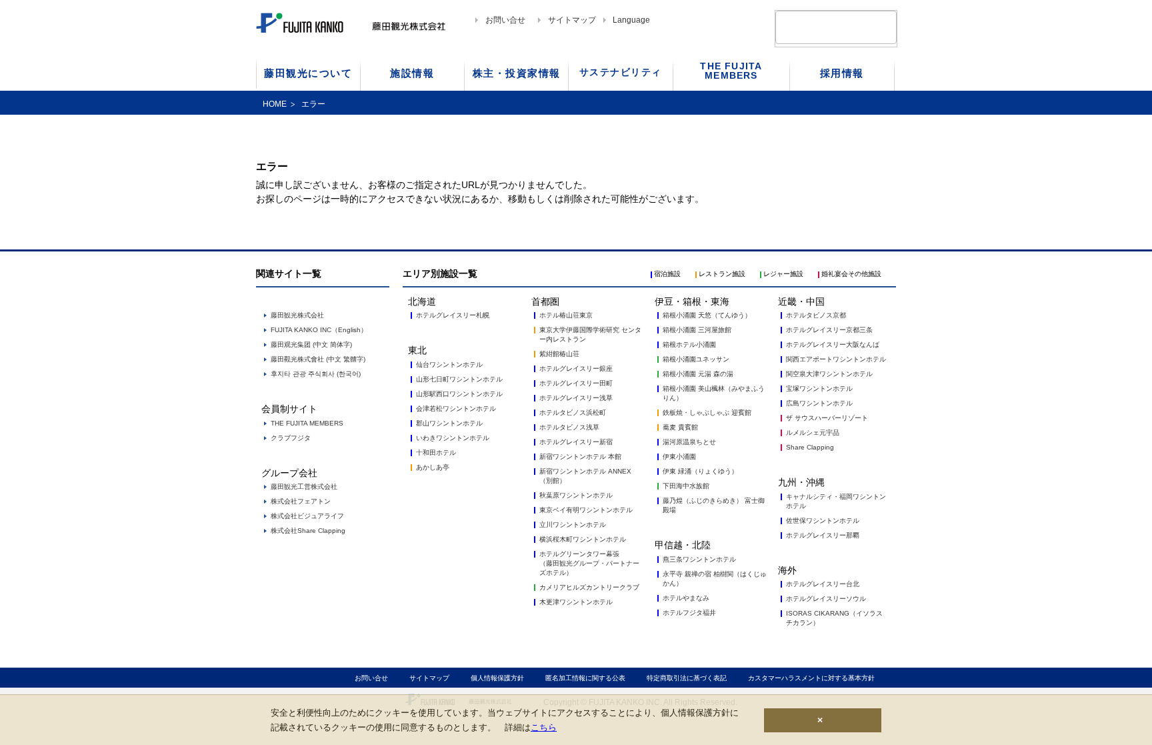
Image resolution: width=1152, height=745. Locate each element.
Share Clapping (810, 447)
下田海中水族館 (686, 486)
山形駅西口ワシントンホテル (459, 394)
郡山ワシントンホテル (449, 423)
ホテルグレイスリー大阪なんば (832, 344)
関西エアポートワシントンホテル (836, 359)
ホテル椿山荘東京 (566, 315)
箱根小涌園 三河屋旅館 (697, 329)
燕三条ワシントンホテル (699, 559)
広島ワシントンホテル (819, 403)
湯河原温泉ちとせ (689, 442)
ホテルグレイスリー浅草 (576, 398)
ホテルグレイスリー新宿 (576, 442)
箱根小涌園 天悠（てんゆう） (707, 315)
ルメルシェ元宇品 (812, 432)
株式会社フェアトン (301, 501)
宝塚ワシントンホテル (819, 388)
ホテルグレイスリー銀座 (576, 368)
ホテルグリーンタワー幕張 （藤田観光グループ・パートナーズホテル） (589, 563)
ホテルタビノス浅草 (569, 427)
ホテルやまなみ (686, 598)
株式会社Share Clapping (308, 530)
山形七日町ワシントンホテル (459, 379)
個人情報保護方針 (497, 678)
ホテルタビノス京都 (816, 315)
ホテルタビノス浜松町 (572, 412)
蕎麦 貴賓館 (680, 427)
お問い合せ (505, 20)
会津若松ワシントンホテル (456, 408)
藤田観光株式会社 (297, 315)
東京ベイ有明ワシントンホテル (586, 510)
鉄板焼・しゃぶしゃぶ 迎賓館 (707, 412)
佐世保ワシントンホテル (822, 520)
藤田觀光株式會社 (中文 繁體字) (318, 359)
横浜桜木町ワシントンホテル (582, 539)
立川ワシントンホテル (572, 524)
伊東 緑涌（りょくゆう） (700, 471)
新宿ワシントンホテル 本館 (580, 456)
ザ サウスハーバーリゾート (827, 418)
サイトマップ (572, 20)
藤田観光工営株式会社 (304, 486)
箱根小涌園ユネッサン (696, 359)
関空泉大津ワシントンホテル (829, 374)
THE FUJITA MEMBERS (307, 423)
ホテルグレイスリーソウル (826, 598)
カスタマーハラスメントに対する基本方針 (811, 678)
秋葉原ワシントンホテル (576, 495)
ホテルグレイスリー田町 (576, 383)
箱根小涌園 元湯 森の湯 (698, 374)
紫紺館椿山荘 (559, 353)
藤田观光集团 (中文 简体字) (311, 344)
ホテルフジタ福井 (689, 612)
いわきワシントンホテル (452, 438)
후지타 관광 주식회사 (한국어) (316, 374)
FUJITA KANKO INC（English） (319, 329)
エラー (313, 104)
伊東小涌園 (679, 456)
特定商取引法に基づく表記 (687, 678)
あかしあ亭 (432, 467)
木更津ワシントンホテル (576, 602)
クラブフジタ (291, 438)
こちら (544, 727)
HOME (275, 104)
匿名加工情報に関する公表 (585, 678)
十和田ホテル (436, 452)
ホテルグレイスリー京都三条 (829, 329)
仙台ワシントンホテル (449, 364)
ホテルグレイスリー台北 (822, 584)
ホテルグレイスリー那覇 (822, 535)
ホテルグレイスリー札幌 (452, 315)
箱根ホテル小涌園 (689, 344)
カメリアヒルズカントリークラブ (589, 587)
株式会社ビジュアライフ (307, 516)
